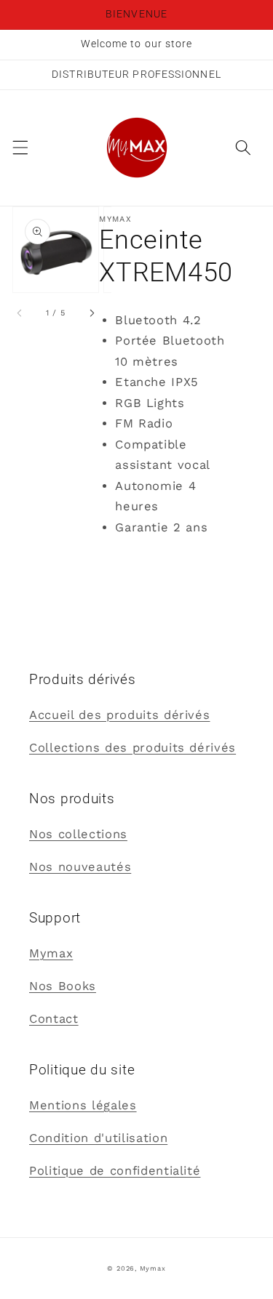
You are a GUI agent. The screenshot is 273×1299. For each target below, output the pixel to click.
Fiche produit (141, 560)
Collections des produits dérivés (132, 748)
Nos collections (78, 834)
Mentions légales (83, 1105)
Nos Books (62, 986)
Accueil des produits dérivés (119, 715)
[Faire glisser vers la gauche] (20, 313)
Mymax (51, 953)
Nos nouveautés (80, 867)
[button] (19, 147)
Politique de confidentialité (114, 1171)
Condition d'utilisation (98, 1138)
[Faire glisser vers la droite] (91, 313)
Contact (54, 1019)
